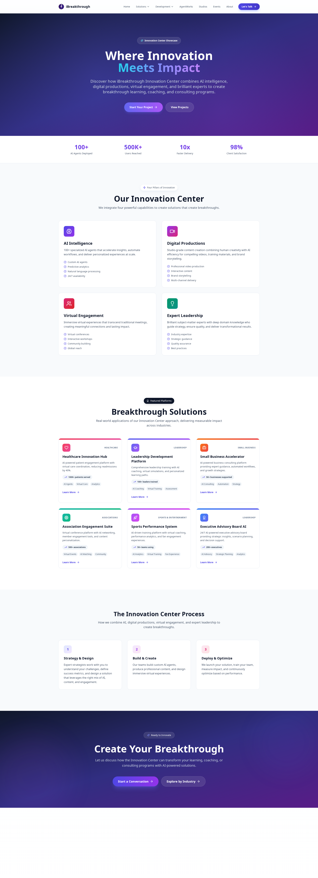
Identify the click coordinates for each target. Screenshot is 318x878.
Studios (203, 6)
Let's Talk (247, 6)
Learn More (69, 492)
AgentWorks (186, 6)
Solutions (141, 6)
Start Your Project (141, 107)
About (229, 6)
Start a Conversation (133, 781)
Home (127, 6)
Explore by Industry (181, 781)
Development (163, 6)
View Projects (179, 107)
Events (216, 6)
